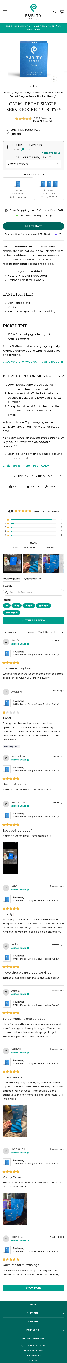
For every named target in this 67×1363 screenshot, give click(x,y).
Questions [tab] (33, 579)
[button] (33, 119)
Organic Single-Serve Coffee (33, 92)
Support (32, 1313)
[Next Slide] (61, 563)
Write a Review (41, 621)
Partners (32, 1330)
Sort (32, 632)
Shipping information (33, 476)
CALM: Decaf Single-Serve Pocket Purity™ (36, 655)
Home (7, 92)
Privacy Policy (33, 1356)
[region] (33, 563)
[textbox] (33, 592)
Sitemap (34, 1360)
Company (33, 1321)
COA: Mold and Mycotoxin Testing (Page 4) (33, 361)
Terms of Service (33, 1351)
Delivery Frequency (34, 158)
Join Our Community (32, 1338)
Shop (32, 1304)
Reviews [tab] (11, 579)
